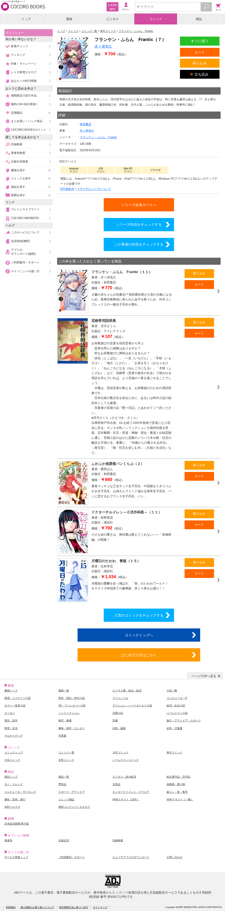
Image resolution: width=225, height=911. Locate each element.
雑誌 (199, 19)
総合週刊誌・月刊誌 (178, 776)
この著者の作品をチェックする (138, 244)
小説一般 (172, 690)
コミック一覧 (66, 752)
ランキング (18, 54)
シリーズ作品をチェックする (139, 224)
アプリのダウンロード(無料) (23, 251)
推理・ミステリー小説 (17, 698)
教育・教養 (65, 720)
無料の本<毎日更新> (24, 104)
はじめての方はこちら (138, 655)
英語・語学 (11, 720)
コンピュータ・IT (177, 698)
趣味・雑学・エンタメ (71, 728)
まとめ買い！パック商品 (26, 121)
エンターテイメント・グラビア (130, 792)
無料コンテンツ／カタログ (74, 807)
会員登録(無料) (20, 241)
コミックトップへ (139, 635)
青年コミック (174, 752)
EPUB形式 (67, 189)
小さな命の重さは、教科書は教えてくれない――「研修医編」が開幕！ (131, 537)
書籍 (69, 19)
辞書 (115, 720)
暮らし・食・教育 (177, 792)
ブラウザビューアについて (94, 189)
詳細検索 (16, 144)
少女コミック (12, 760)
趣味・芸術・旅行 (14, 799)
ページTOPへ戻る (203, 676)
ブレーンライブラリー (25, 209)
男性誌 (62, 784)
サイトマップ (100, 907)
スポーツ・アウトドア (71, 792)
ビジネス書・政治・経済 (127, 690)
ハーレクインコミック (125, 760)
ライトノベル (120, 698)
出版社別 (63, 840)
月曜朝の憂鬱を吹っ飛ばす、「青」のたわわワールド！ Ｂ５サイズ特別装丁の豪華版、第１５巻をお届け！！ (131, 586)
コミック (156, 19)
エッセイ (9, 713)
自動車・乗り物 (176, 784)
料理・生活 (11, 728)
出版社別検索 (19, 161)
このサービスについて (25, 232)
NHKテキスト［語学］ (125, 799)
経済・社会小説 (176, 705)
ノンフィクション (69, 713)
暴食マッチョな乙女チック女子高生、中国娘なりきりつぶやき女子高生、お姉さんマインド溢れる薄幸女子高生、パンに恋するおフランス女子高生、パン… (131, 491)
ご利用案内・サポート (25, 262)
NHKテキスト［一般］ (180, 799)
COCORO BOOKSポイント (28, 129)
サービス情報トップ (16, 857)
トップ (26, 19)
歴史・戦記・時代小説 (71, 698)
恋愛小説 (117, 713)
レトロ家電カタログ (24, 72)
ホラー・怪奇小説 (14, 705)
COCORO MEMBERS (25, 218)
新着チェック (19, 46)
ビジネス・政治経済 (124, 776)
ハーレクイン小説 (177, 713)
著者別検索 (18, 153)
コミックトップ (13, 752)
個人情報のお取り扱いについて (37, 907)
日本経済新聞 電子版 (16, 823)
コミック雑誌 (66, 799)
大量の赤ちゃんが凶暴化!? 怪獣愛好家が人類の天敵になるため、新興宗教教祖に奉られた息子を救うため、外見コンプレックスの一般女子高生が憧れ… (131, 299)
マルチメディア (13, 735)
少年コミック (120, 752)
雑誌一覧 (63, 776)
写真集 (62, 735)
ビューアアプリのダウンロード (130, 857)
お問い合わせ (174, 857)
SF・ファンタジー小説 (71, 705)
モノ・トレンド (13, 784)
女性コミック (66, 760)
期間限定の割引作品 (24, 95)
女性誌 (116, 784)
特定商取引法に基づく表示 (73, 907)
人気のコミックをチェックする (138, 615)
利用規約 (11, 907)
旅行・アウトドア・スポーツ (184, 720)
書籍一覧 (63, 690)
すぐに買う (200, 41)
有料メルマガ (12, 807)
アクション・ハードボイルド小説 (132, 705)
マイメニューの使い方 (25, 271)
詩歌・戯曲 (119, 728)
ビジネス (112, 19)
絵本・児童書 (174, 728)
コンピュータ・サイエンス (20, 792)
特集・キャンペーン (24, 63)
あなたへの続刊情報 (24, 80)
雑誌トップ (11, 776)
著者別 (8, 840)
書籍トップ (11, 690)
